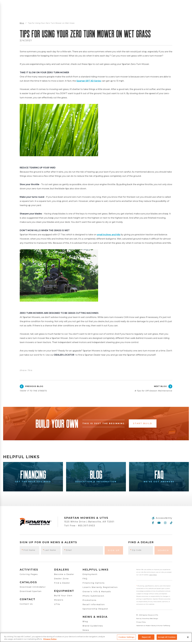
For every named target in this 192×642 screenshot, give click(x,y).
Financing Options (94, 583)
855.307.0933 (86, 525)
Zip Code (135, 550)
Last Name (49, 550)
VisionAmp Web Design (150, 618)
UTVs (57, 604)
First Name (28, 550)
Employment (90, 574)
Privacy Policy (141, 622)
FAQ (85, 578)
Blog (22, 23)
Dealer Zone (61, 578)
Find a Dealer (62, 583)
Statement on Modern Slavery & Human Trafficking (153, 625)
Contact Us (26, 604)
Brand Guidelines (93, 626)
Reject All (146, 637)
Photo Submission (93, 596)
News (86, 630)
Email (68, 550)
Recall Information (94, 604)
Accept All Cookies (167, 637)
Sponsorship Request (95, 609)
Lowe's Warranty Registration (100, 587)
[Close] (188, 637)
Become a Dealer (64, 574)
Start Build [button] (142, 423)
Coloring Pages (29, 574)
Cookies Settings (126, 637)
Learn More (153, 575)
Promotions (89, 600)
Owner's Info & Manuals (97, 591)
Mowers (58, 600)
